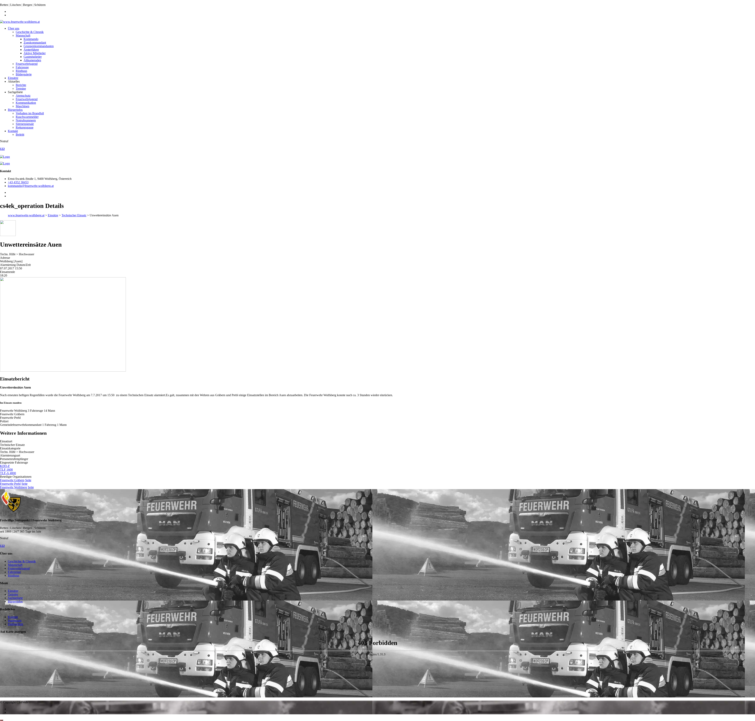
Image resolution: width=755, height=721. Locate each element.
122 (2, 149)
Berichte (21, 85)
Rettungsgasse (24, 127)
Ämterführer (31, 49)
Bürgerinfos (15, 109)
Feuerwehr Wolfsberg (13, 487)
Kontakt (13, 131)
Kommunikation (26, 102)
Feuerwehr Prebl (10, 483)
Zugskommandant (35, 42)
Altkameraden (32, 60)
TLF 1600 (6, 469)
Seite (28, 480)
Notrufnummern (26, 120)
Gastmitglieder (33, 56)
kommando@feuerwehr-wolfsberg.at (31, 185)
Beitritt (20, 134)
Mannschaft (23, 35)
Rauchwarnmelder (27, 116)
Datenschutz (15, 624)
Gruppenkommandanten (39, 46)
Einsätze (13, 78)
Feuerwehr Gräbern (12, 480)
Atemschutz (23, 95)
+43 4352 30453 (18, 182)
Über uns (13, 28)
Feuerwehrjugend (27, 63)
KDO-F (5, 466)
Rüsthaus (21, 71)
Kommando (31, 39)
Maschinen (22, 106)
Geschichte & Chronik (30, 32)
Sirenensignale (25, 124)
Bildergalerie (24, 74)
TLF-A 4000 (8, 473)
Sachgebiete (15, 598)
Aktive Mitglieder (35, 53)
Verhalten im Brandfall (30, 113)
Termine (21, 88)
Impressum (14, 620)
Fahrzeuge (22, 67)
